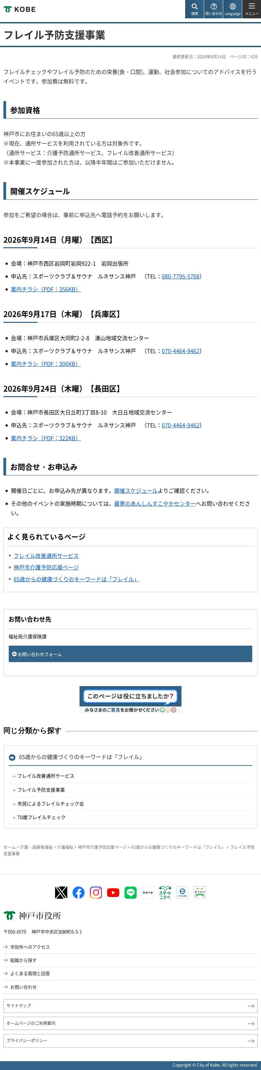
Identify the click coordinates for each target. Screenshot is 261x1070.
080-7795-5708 (180, 276)
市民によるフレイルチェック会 (50, 803)
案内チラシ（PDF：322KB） (46, 438)
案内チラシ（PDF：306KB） (46, 363)
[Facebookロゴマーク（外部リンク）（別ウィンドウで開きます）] (78, 893)
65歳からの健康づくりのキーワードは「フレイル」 (82, 757)
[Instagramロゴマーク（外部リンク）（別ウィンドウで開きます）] (96, 893)
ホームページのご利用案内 (30, 1023)
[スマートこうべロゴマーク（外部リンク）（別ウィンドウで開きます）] (165, 892)
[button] (194, 9)
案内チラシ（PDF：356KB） (46, 289)
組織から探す (23, 960)
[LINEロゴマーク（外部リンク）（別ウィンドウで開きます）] (130, 893)
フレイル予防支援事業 (41, 789)
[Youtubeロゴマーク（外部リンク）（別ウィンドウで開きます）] (113, 892)
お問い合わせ (23, 987)
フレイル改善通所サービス (45, 775)
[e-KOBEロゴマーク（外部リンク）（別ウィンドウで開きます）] (182, 893)
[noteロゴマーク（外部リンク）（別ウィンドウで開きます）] (148, 893)
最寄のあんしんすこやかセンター (155, 503)
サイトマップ (18, 1006)
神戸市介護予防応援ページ (102, 847)
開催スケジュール (136, 490)
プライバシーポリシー (26, 1040)
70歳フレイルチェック (41, 817)
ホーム (9, 847)
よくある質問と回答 (30, 973)
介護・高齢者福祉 (36, 847)
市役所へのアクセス (30, 946)
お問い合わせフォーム (40, 654)
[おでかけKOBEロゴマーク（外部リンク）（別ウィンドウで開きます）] (200, 892)
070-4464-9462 (180, 351)
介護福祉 (65, 847)
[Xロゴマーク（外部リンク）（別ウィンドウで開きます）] (61, 893)
